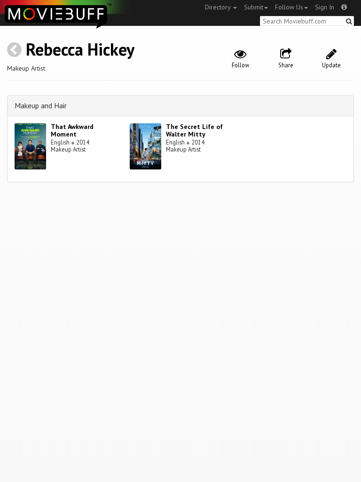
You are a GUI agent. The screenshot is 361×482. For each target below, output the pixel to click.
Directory (218, 7)
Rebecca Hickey (80, 49)
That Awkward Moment (72, 130)
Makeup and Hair (41, 105)
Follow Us (289, 7)
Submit (253, 7)
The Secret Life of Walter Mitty (194, 130)
